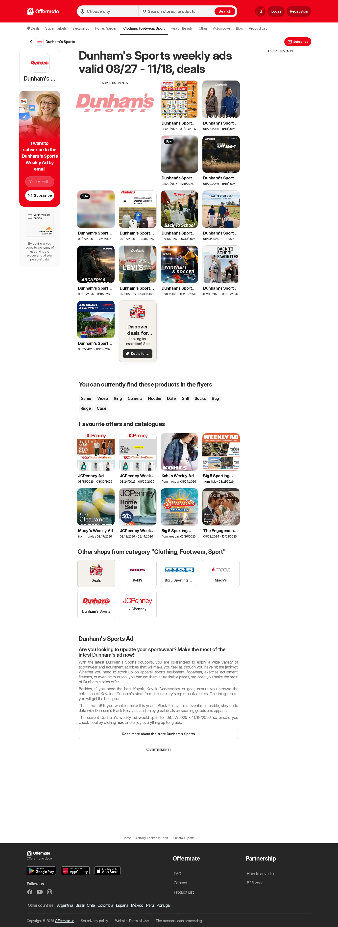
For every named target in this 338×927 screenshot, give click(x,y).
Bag (215, 398)
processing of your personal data (39, 257)
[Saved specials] (260, 11)
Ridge (86, 408)
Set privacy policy (94, 921)
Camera (135, 398)
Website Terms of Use (132, 921)
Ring (118, 398)
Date (171, 398)
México (137, 905)
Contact (180, 882)
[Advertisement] (115, 119)
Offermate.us (64, 921)
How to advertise (261, 873)
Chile (91, 905)
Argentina (65, 905)
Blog (239, 28)
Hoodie (154, 398)
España (122, 905)
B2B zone (255, 882)
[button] (41, 870)
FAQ (177, 873)
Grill (185, 398)
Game (86, 398)
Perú (150, 905)
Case (101, 408)
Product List (257, 28)
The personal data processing (179, 921)
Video (102, 398)
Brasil (79, 905)
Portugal (163, 905)
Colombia (105, 905)
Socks (200, 398)
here (120, 722)
